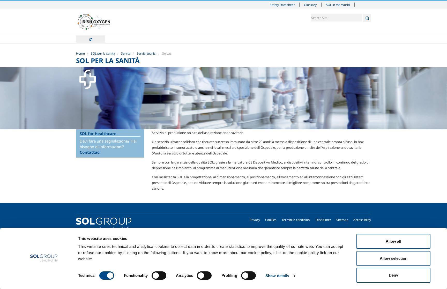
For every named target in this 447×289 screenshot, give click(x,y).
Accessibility (362, 220)
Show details (277, 275)
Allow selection (393, 258)
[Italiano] (94, 21)
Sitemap (342, 220)
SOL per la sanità (103, 53)
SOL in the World (338, 5)
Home (90, 39)
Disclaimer (323, 220)
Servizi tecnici (146, 53)
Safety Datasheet (282, 5)
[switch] (159, 275)
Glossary (310, 5)
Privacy (255, 220)
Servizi (126, 53)
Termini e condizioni (296, 220)
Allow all (393, 241)
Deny (393, 275)
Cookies (271, 220)
